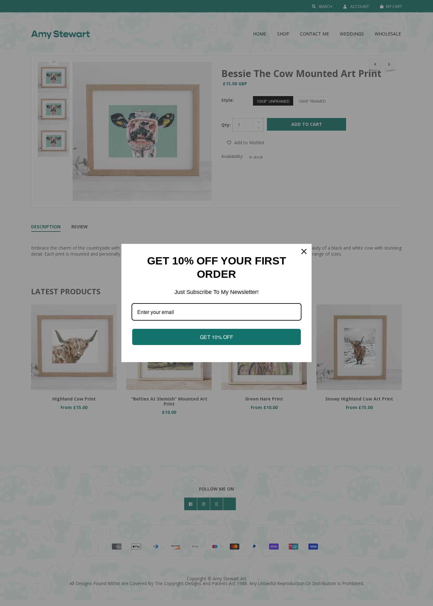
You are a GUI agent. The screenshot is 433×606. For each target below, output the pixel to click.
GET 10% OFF (216, 337)
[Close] (304, 251)
